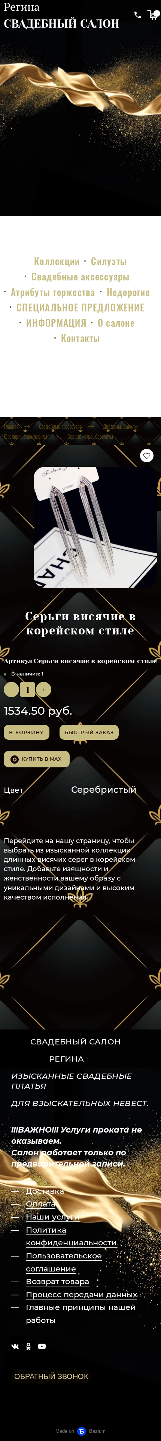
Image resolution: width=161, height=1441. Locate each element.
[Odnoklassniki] (28, 1346)
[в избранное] (147, 455)
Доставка (45, 1191)
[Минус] (11, 689)
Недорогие (128, 292)
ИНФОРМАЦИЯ (56, 322)
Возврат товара (57, 1281)
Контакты (80, 338)
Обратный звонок (51, 1376)
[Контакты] (137, 15)
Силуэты (109, 261)
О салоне (116, 322)
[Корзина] (152, 15)
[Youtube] (42, 1346)
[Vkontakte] (15, 1346)
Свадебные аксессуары (80, 276)
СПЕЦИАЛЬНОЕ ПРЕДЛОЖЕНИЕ (80, 307)
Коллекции (57, 261)
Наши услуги (53, 1216)
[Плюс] (43, 689)
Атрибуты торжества (53, 292)
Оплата (40, 1203)
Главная (11, 426)
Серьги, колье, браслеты (90, 436)
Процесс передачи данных (81, 1294)
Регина (22, 6)
